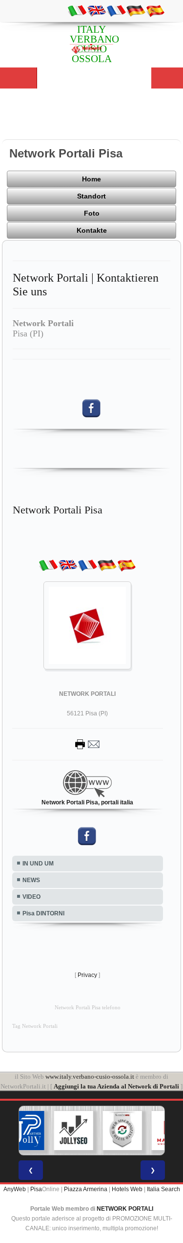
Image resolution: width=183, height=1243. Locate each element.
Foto (92, 213)
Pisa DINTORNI (43, 913)
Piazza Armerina (85, 1189)
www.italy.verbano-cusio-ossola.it (89, 1076)
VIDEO (31, 896)
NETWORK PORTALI (125, 1208)
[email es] (155, 10)
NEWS (31, 880)
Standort (91, 196)
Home (91, 179)
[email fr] (116, 10)
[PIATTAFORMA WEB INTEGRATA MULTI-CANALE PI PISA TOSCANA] (122, 1130)
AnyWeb (14, 1189)
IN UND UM (38, 863)
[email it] (77, 10)
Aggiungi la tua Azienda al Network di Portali (116, 1086)
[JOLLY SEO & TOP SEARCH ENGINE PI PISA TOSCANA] (73, 1130)
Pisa (36, 1189)
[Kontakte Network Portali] (87, 743)
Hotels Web (127, 1189)
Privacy (87, 975)
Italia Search (163, 1189)
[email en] (96, 10)
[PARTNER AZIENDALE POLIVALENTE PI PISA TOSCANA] (24, 1130)
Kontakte (92, 230)
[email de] (135, 10)
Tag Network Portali (35, 1026)
